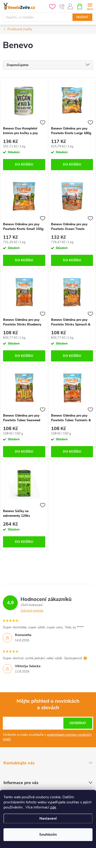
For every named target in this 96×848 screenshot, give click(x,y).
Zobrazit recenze (32, 611)
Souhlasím (48, 834)
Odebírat (77, 723)
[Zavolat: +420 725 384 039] (62, 6)
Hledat (82, 17)
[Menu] (90, 6)
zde (53, 807)
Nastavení (48, 818)
